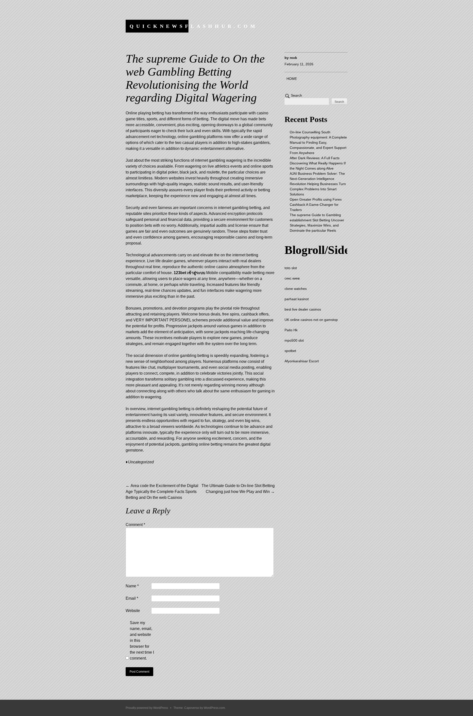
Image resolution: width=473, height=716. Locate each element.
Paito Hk (291, 330)
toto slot (291, 268)
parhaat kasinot (297, 299)
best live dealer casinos (303, 309)
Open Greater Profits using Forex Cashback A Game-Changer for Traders (316, 204)
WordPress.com (214, 708)
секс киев (292, 278)
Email (132, 598)
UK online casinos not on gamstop (311, 320)
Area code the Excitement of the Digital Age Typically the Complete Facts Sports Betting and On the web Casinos (162, 492)
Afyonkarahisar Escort (302, 361)
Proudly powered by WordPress (147, 708)
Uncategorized (141, 462)
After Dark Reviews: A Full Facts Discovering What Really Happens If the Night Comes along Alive (318, 163)
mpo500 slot (294, 340)
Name (132, 586)
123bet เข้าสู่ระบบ (189, 273)
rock (293, 58)
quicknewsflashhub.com (194, 26)
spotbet (290, 351)
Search (296, 95)
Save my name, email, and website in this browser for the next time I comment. (142, 640)
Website (133, 611)
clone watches (296, 289)
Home (292, 79)
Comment (135, 525)
